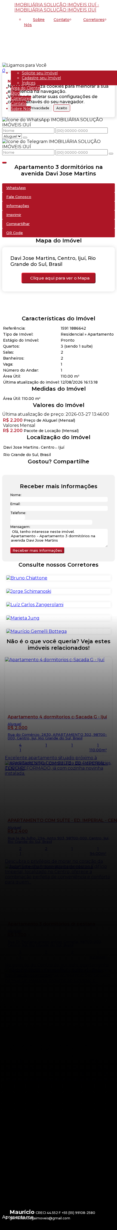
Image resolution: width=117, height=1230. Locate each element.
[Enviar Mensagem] (111, 153)
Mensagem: (20, 527)
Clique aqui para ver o (60, 278)
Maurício (22, 1212)
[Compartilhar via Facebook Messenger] (64, 471)
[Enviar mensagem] (25, 137)
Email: (15, 504)
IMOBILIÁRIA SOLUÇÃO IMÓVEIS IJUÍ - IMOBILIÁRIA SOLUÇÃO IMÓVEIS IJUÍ (56, 7)
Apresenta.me (17, 1217)
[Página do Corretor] (26, 578)
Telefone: (18, 513)
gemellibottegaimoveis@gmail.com (40, 1218)
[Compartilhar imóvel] (4, 162)
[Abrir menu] (1, 65)
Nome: (15, 495)
